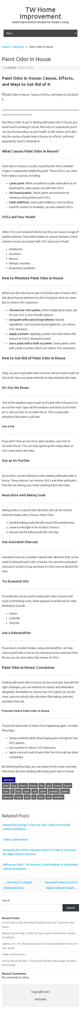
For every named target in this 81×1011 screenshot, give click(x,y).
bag (14, 785)
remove (7, 797)
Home (5, 46)
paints (65, 791)
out (35, 791)
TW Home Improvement (40, 13)
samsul (11, 67)
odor (26, 791)
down (33, 785)
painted (53, 791)
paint (43, 791)
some (19, 797)
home (57, 785)
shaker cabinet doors (16, 839)
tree (41, 797)
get (49, 785)
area (5, 785)
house (67, 785)
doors (23, 785)
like (18, 791)
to (34, 797)
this (27, 797)
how (5, 791)
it (12, 791)
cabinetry (18, 46)
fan (41, 785)
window (58, 797)
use (49, 797)
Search (6, 900)
